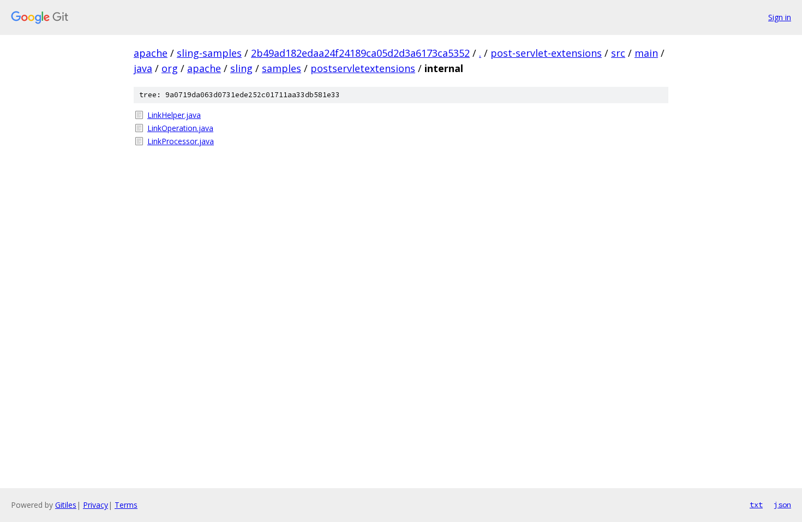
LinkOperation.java (180, 128)
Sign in (779, 17)
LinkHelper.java (174, 115)
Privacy (95, 505)
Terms (126, 505)
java (143, 68)
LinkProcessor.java (180, 141)
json (782, 504)
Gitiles (65, 505)
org (169, 68)
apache (150, 53)
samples (281, 68)
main (646, 53)
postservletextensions (362, 68)
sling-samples (209, 53)
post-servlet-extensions (546, 53)
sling (241, 68)
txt (756, 504)
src (618, 53)
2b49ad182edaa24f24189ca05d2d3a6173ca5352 (360, 53)
